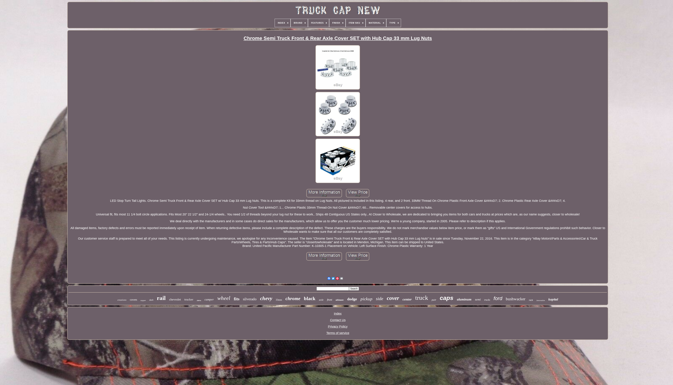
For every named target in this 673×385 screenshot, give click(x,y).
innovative (540, 300)
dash (151, 300)
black (309, 298)
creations (121, 300)
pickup (366, 298)
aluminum (464, 299)
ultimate (340, 300)
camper (209, 299)
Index (338, 313)
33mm (279, 300)
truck (421, 297)
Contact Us (338, 320)
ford (498, 298)
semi (478, 299)
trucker (188, 299)
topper (143, 300)
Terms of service (337, 333)
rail (161, 298)
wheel (223, 298)
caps (446, 298)
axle (321, 299)
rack (531, 300)
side (379, 298)
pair (434, 299)
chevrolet (175, 299)
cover (393, 298)
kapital (553, 299)
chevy (266, 298)
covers (133, 299)
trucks (487, 300)
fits (236, 299)
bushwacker (515, 299)
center (407, 299)
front (329, 299)
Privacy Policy (338, 326)
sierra (199, 300)
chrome (292, 298)
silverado (250, 299)
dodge (352, 299)
